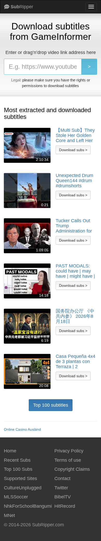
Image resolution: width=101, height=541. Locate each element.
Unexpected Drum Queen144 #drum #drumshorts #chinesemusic (74, 180)
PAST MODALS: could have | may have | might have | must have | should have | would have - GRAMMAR (76, 271)
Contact (62, 478)
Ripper (22, 6)
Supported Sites (20, 478)
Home (10, 450)
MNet (9, 515)
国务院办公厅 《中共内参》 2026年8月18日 (75, 316)
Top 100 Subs (18, 469)
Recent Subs (17, 460)
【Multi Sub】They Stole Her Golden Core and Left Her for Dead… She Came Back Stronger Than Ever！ (75, 135)
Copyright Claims (72, 469)
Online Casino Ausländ (22, 429)
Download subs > (73, 150)
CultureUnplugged (22, 487)
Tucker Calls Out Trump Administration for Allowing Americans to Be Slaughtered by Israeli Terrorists (76, 225)
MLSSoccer (16, 496)
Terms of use (67, 460)
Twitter (61, 487)
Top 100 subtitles (50, 405)
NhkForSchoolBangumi (28, 506)
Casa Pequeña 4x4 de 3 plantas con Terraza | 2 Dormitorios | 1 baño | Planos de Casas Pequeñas (75, 361)
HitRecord (64, 506)
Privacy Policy (68, 450)
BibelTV (62, 496)
